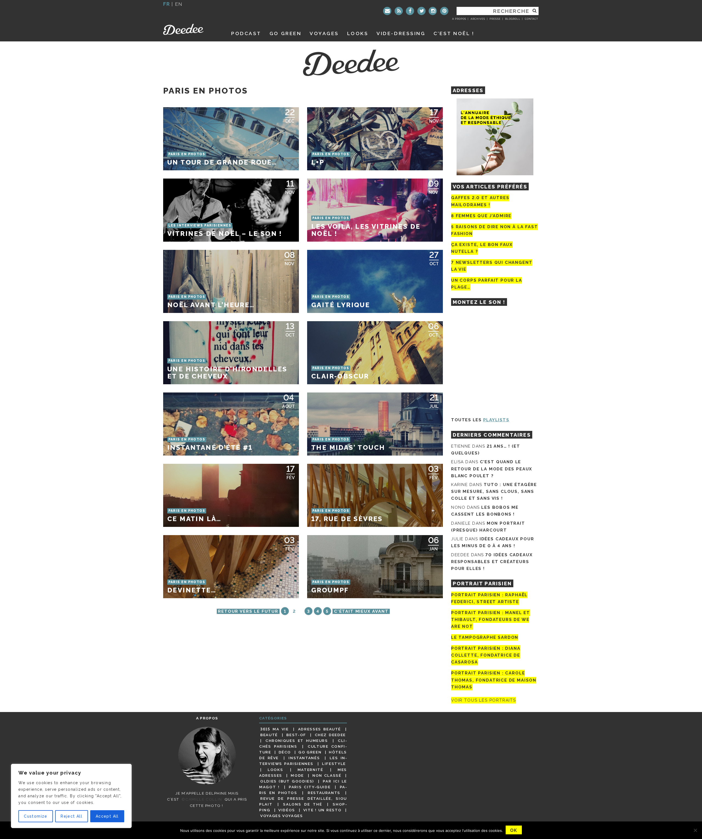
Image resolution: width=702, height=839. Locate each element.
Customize (35, 816)
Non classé (326, 775)
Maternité (310, 769)
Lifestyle (334, 763)
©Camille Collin (202, 799)
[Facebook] (410, 11)
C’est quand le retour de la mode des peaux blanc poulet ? (491, 468)
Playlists (496, 419)
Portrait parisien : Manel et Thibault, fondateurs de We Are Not (490, 619)
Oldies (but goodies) (287, 781)
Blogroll (512, 19)
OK (513, 830)
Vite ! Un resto (322, 810)
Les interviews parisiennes (303, 761)
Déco (285, 752)
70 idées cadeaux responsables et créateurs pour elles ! (492, 561)
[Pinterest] (444, 11)
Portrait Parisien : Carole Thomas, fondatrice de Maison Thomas (493, 680)
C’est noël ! (454, 33)
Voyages (324, 33)
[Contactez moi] (387, 11)
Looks (358, 33)
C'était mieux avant (361, 611)
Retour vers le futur (248, 611)
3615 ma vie (274, 729)
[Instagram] (433, 11)
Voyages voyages (281, 815)
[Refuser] (695, 830)
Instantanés (304, 758)
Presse (494, 19)
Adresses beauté (319, 729)
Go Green (309, 752)
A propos (459, 19)
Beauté (269, 735)
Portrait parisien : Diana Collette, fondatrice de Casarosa (485, 655)
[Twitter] (421, 11)
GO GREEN (285, 33)
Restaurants (324, 792)
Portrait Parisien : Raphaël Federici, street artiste (489, 598)
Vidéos (286, 810)
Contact (531, 19)
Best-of (296, 735)
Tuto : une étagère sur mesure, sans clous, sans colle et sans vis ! (494, 491)
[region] (71, 796)
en (179, 4)
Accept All (107, 816)
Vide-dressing (401, 33)
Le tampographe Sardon (484, 637)
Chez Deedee (330, 735)
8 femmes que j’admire (481, 215)
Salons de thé (302, 804)
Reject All (71, 816)
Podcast (246, 33)
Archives (478, 19)
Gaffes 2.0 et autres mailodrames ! (480, 201)
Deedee (191, 29)
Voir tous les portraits (483, 700)
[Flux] (399, 11)
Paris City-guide (309, 787)
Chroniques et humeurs (296, 740)
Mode (297, 775)
